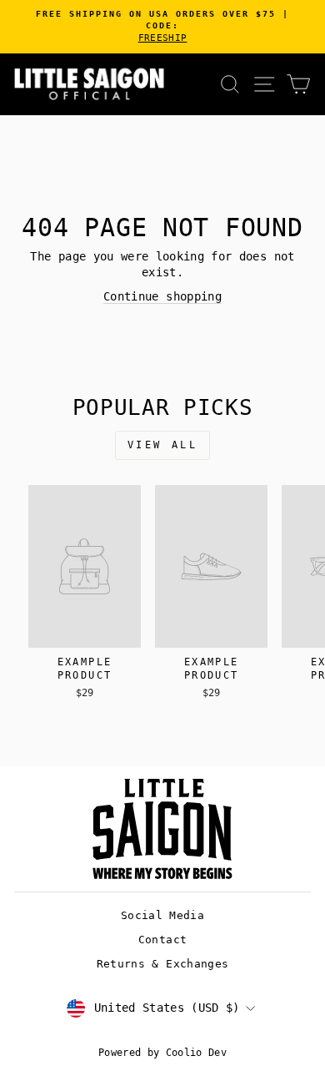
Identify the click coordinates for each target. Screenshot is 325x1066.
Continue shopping (162, 296)
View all (163, 445)
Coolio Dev (196, 1052)
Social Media (162, 915)
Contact (162, 939)
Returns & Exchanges (163, 963)
